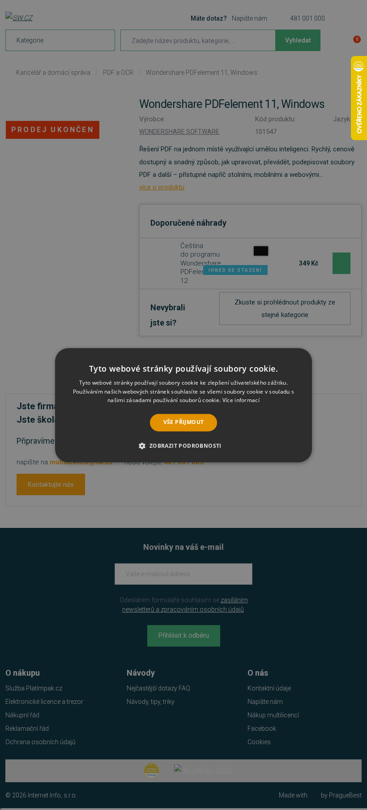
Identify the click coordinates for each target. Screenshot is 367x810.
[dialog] (183, 405)
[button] (183, 445)
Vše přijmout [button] (183, 422)
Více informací (241, 400)
